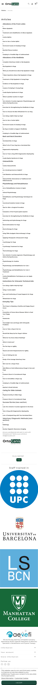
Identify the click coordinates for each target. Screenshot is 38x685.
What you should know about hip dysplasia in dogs (18, 70)
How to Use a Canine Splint (11, 41)
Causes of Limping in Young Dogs (13, 88)
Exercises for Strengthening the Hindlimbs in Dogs (18, 107)
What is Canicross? (8, 342)
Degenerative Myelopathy (10, 149)
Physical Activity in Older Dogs (12, 395)
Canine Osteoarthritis (9, 165)
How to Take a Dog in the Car (12, 329)
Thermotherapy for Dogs (10, 250)
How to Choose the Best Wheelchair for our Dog (17, 111)
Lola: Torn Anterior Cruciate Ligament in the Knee (18, 406)
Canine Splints (7, 37)
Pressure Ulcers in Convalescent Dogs (14, 374)
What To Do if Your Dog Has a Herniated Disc (16, 145)
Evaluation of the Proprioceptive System (15, 211)
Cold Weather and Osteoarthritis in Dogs (15, 174)
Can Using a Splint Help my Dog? (13, 116)
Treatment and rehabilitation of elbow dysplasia (17, 32)
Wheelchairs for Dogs (9, 298)
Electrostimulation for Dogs (11, 224)
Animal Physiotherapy (9, 192)
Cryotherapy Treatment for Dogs (13, 246)
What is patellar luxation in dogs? (13, 96)
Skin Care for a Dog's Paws (11, 363)
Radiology (6, 424)
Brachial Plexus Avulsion (10, 50)
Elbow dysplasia (7, 28)
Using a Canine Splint (9, 290)
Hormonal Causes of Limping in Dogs (14, 45)
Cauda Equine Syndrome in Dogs (13, 92)
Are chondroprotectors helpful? (12, 170)
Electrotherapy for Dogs (10, 229)
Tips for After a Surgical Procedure (13, 207)
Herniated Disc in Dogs (10, 141)
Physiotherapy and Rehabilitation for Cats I (16, 265)
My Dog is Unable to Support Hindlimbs (15, 129)
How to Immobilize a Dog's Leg (12, 378)
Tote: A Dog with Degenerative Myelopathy (16, 411)
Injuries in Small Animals (10, 387)
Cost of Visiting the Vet (10, 355)
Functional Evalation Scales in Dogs (13, 203)
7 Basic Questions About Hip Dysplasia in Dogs (17, 75)
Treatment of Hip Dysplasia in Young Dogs (16, 79)
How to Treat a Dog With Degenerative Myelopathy (18, 154)
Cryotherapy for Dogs (9, 242)
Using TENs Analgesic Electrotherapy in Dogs (16, 233)
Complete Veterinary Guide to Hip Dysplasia (16, 62)
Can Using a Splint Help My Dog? (13, 285)
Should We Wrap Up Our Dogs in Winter (15, 333)
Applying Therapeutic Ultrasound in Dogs (15, 237)
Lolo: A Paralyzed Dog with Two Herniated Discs (17, 415)
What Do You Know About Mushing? (14, 337)
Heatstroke (6, 318)
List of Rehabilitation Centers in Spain (14, 188)
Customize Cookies (21, 678)
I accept (19, 683)
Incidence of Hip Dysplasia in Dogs (13, 83)
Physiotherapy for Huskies (11, 261)
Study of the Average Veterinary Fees (14, 359)
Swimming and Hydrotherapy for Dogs (14, 220)
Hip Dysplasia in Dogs (9, 66)
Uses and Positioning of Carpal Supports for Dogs (18, 294)
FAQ (19, 460)
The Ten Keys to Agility (10, 346)
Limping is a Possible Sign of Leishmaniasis (16, 54)
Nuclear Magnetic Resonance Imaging (14, 429)
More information (7, 678)
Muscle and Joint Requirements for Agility (15, 350)
